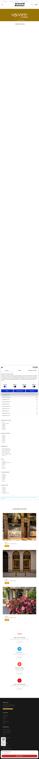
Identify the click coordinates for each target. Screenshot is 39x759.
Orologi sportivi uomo (5, 399)
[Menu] (5, 737)
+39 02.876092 (8, 748)
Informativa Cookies (6, 732)
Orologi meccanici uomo (6, 397)
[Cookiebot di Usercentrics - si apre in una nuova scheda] (33, 367)
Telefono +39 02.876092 (24, 1)
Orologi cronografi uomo (6, 406)
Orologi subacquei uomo (6, 401)
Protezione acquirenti (6, 737)
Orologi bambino (6, 721)
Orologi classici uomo (5, 408)
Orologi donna (5, 716)
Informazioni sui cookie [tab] (32, 370)
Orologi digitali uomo (5, 404)
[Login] (34, 5)
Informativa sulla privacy (7, 731)
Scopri (7, 582)
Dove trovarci (16, 1)
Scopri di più (19, 641)
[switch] (14, 386)
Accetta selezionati (19, 390)
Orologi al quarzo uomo (6, 413)
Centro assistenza (6, 745)
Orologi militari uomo (5, 394)
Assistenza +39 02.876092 (7, 708)
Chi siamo (11, 1)
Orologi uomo (5, 715)
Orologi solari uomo (5, 410)
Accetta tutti (32, 390)
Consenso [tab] (7, 370)
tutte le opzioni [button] (3, 429)
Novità (4, 720)
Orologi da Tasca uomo (6, 415)
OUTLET (4, 723)
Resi (3, 736)
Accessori (4, 718)
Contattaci (5, 747)
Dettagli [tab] (19, 370)
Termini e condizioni (6, 729)
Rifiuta (7, 390)
